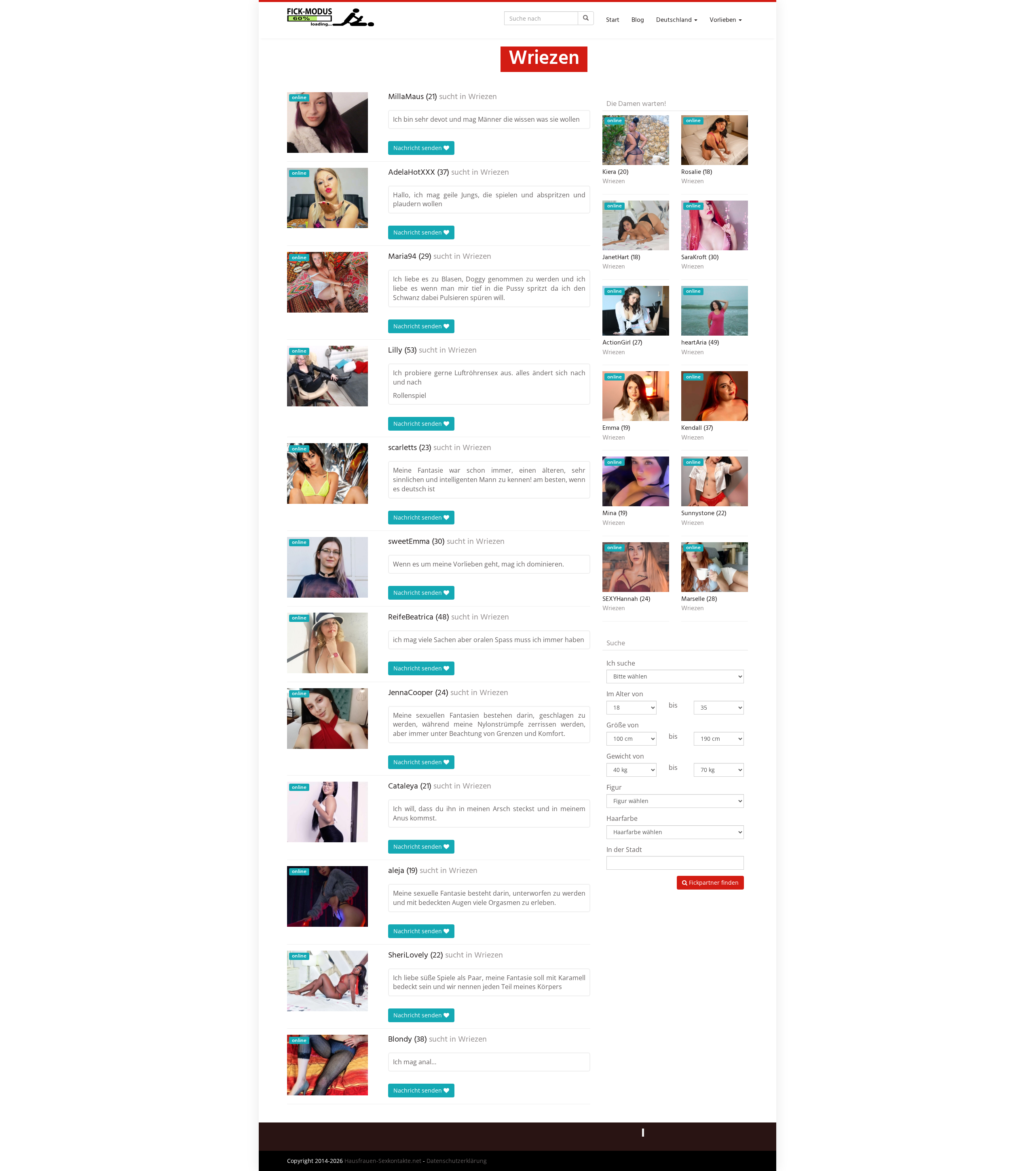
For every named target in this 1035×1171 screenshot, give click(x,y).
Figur (614, 787)
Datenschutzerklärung (457, 1161)
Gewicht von (625, 756)
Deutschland (674, 20)
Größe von (622, 725)
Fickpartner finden (713, 882)
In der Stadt (624, 849)
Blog (638, 20)
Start (612, 20)
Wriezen (482, 97)
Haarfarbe (622, 818)
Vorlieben (724, 20)
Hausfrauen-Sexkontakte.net (382, 1161)
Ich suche (620, 663)
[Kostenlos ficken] (330, 20)
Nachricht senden (418, 148)
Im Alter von (624, 693)
